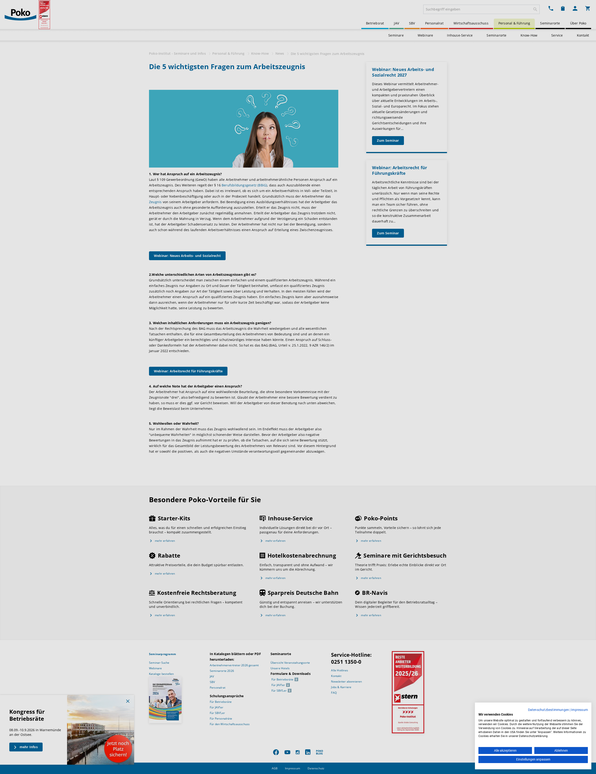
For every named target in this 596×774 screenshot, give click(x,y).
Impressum (579, 710)
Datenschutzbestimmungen (548, 710)
